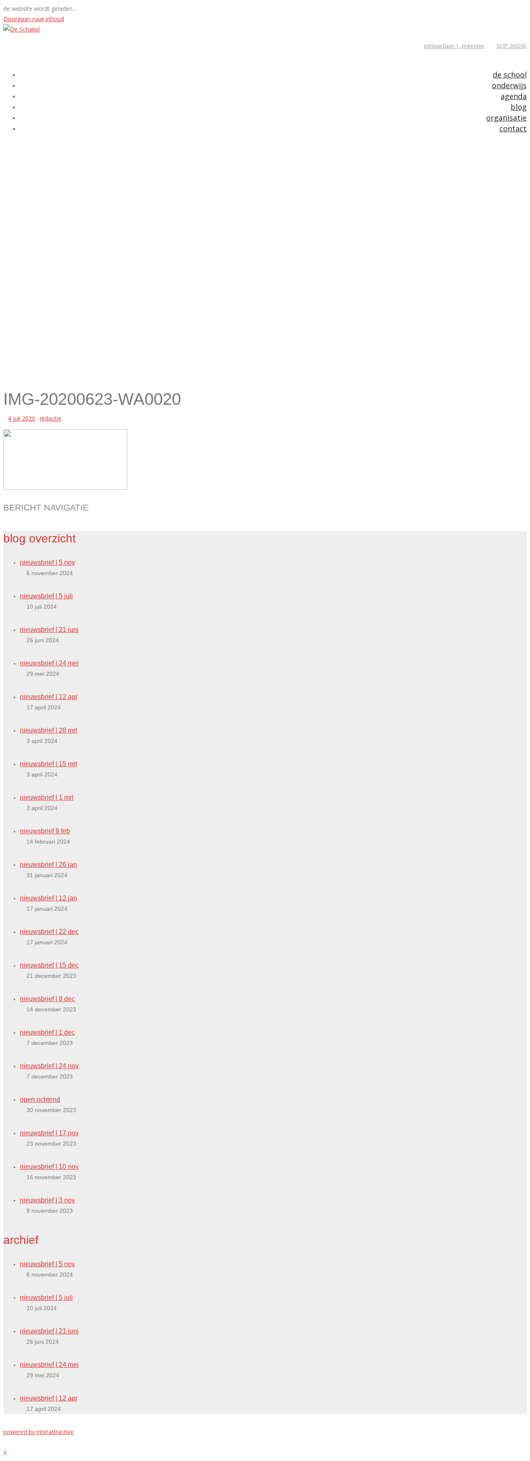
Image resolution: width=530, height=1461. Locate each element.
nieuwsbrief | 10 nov (49, 1166)
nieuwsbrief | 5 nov (47, 562)
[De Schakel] (21, 29)
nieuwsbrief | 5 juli (46, 596)
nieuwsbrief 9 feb (45, 831)
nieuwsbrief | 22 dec (49, 931)
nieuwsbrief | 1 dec (47, 1032)
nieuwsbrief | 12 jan (48, 898)
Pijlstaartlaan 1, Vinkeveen (454, 45)
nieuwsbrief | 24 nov (49, 1065)
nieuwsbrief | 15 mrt (48, 763)
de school (510, 75)
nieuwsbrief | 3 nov (47, 1200)
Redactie (50, 418)
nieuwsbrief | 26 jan (48, 864)
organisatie (506, 118)
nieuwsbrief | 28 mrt (48, 730)
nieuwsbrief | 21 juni (49, 629)
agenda (514, 96)
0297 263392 (511, 45)
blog (519, 107)
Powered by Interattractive (38, 1432)
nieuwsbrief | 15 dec (49, 965)
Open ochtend (40, 1099)
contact (513, 128)
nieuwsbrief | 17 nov (49, 1133)
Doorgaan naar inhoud (33, 19)
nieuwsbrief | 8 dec (47, 998)
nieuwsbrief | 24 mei (49, 663)
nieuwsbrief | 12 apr (48, 696)
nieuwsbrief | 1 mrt (46, 797)
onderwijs (509, 85)
